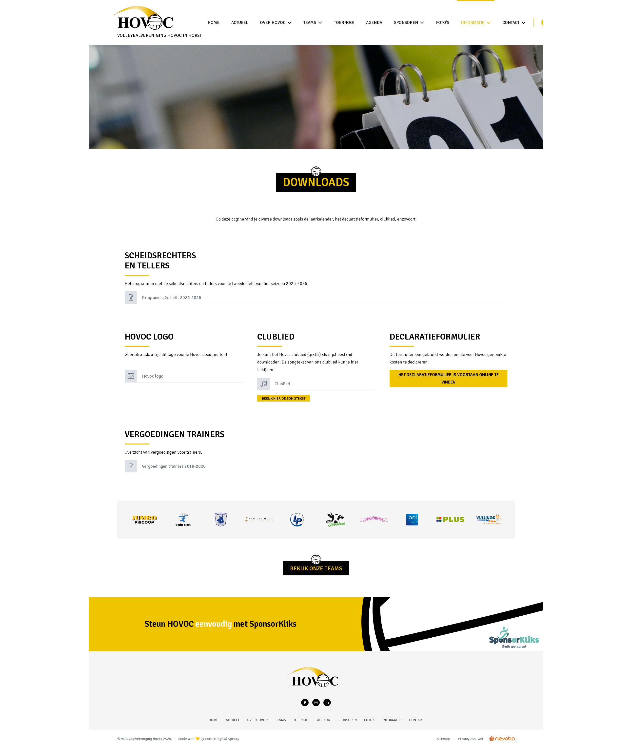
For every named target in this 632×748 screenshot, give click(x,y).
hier (354, 362)
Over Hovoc (272, 22)
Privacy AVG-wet (470, 738)
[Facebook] (305, 702)
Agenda (374, 22)
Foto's (442, 22)
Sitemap (443, 738)
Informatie (472, 22)
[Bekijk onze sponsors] (144, 519)
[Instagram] (316, 702)
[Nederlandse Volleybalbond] (502, 739)
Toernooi (344, 22)
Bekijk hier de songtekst (283, 398)
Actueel (239, 22)
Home (213, 22)
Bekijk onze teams (316, 568)
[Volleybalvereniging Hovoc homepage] (312, 677)
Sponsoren (406, 22)
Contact (510, 22)
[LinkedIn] (327, 702)
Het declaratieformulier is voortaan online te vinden (448, 378)
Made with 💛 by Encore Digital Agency (208, 738)
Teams (309, 22)
